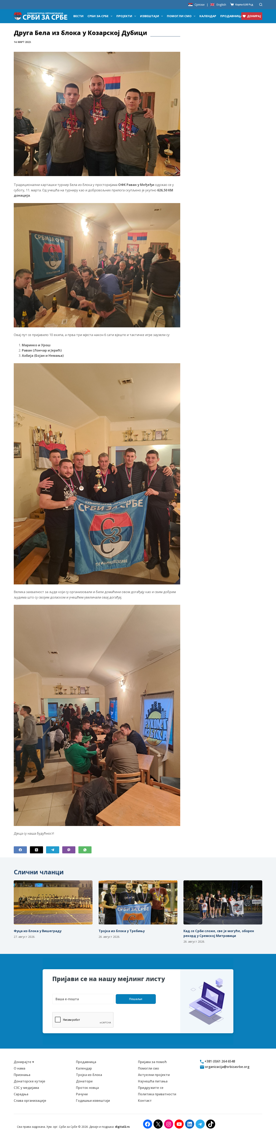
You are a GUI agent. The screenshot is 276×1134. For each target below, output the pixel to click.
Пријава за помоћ (152, 1062)
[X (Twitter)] (36, 849)
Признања (22, 1075)
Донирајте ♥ (24, 1062)
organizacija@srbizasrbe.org (226, 1066)
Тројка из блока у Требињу (122, 931)
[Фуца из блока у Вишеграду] (53, 902)
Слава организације (30, 1100)
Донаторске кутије (29, 1081)
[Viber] (68, 849)
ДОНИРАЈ (254, 16)
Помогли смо (179, 16)
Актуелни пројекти (154, 1075)
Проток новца (87, 1087)
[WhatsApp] (85, 849)
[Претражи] (260, 4)
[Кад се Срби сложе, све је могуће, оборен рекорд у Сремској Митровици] (222, 902)
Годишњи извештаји (93, 1100)
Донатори (84, 1081)
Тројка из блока (89, 1075)
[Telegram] (52, 849)
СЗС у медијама (26, 1087)
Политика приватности (157, 1094)
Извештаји (149, 16)
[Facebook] (20, 849)
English (221, 4)
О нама (19, 1068)
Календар (207, 16)
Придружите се (150, 1087)
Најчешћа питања (152, 1081)
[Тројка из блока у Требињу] (138, 902)
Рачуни (82, 1094)
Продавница (231, 16)
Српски (199, 4)
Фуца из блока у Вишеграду (37, 931)
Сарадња (21, 1094)
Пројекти (124, 16)
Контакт (145, 1100)
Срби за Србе (98, 16)
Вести (78, 16)
